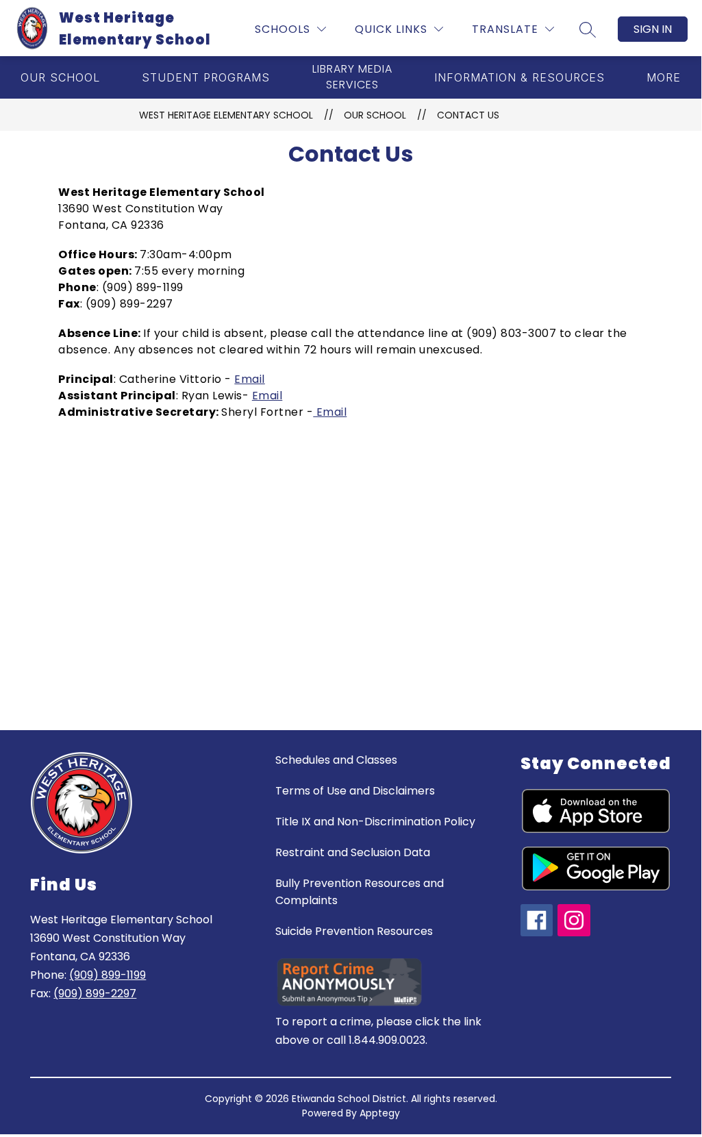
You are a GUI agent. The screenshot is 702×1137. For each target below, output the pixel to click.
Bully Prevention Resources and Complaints (359, 891)
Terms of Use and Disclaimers (355, 791)
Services (352, 77)
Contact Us (468, 115)
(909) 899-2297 (94, 993)
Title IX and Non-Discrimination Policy (375, 821)
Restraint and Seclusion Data (352, 852)
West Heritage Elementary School (226, 115)
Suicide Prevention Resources (354, 931)
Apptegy (380, 1113)
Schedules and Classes (336, 760)
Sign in (653, 29)
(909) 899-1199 (107, 975)
